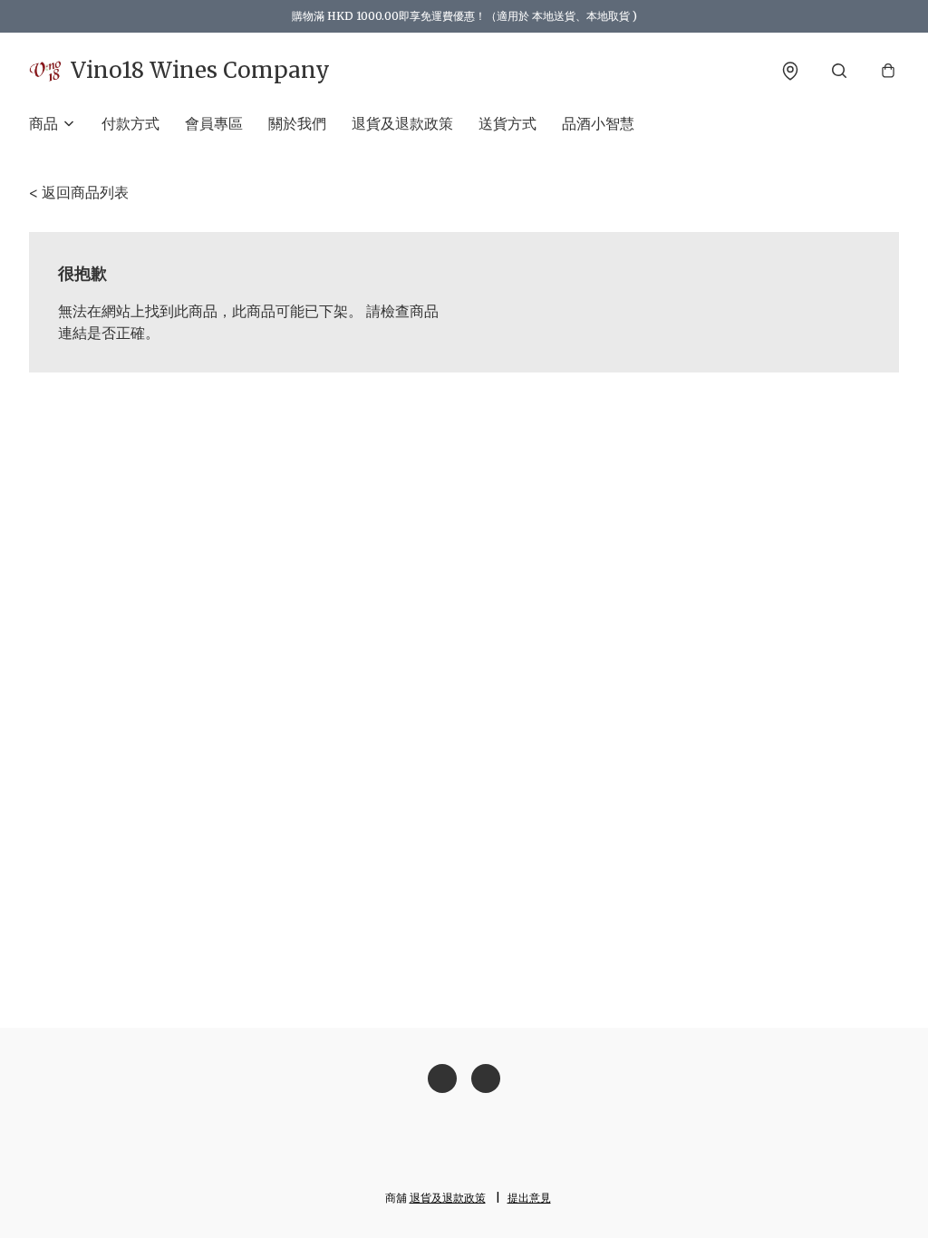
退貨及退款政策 (402, 123)
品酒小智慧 (598, 123)
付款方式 (131, 123)
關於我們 (297, 123)
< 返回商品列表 (79, 192)
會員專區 (214, 123)
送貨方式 (507, 123)
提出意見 (529, 1197)
